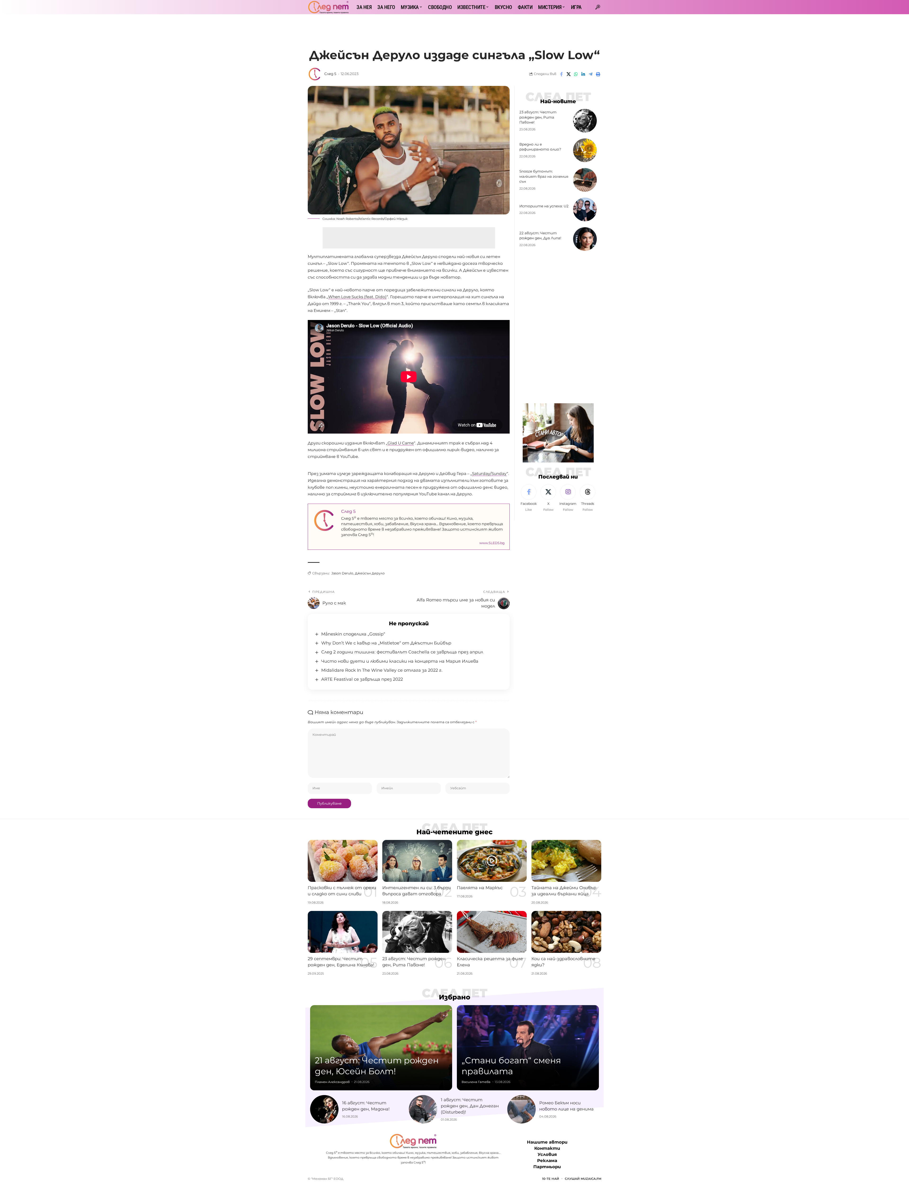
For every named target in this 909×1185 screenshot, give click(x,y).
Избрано (454, 997)
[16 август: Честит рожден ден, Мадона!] (324, 1109)
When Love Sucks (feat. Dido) (357, 296)
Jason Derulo (342, 573)
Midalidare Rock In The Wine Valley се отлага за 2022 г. (381, 670)
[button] (597, 7)
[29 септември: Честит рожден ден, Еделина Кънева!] (343, 932)
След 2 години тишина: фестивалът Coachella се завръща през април (402, 652)
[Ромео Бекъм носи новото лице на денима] (521, 1109)
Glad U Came (401, 443)
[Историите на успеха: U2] (585, 209)
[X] (548, 498)
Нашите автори (547, 1142)
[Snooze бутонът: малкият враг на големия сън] (585, 180)
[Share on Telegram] (590, 74)
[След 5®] (328, 7)
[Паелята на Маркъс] (492, 861)
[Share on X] (568, 74)
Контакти (547, 1148)
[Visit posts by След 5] (315, 74)
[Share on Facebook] (561, 74)
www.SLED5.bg (492, 543)
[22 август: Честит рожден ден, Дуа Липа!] (585, 239)
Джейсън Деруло (370, 573)
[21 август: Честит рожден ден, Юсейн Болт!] (381, 1047)
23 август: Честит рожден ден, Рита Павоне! (538, 117)
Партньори (547, 1167)
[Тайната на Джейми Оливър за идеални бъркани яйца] (566, 861)
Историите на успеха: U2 (544, 206)
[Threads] (587, 498)
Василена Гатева (476, 1082)
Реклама (547, 1160)
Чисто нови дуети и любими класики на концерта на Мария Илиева (399, 661)
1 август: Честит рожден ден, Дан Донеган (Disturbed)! (470, 1106)
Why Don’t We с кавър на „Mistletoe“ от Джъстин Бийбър (386, 643)
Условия (547, 1154)
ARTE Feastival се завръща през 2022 (362, 679)
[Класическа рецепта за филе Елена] (492, 932)
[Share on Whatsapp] (576, 74)
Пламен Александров (332, 1082)
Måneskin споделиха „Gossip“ (353, 634)
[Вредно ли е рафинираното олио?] (585, 150)
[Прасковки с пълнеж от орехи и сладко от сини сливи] (343, 861)
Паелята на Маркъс (480, 887)
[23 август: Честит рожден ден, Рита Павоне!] (585, 121)
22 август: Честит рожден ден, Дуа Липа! (540, 235)
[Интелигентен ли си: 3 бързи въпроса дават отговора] (417, 861)
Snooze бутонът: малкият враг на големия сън (543, 176)
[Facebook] (528, 498)
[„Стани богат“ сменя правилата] (528, 1047)
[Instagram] (568, 498)
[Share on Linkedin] (583, 74)
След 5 (330, 74)
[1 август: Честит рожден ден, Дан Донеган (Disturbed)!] (423, 1109)
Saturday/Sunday (489, 473)
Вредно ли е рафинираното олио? (540, 147)
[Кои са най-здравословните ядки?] (566, 932)
